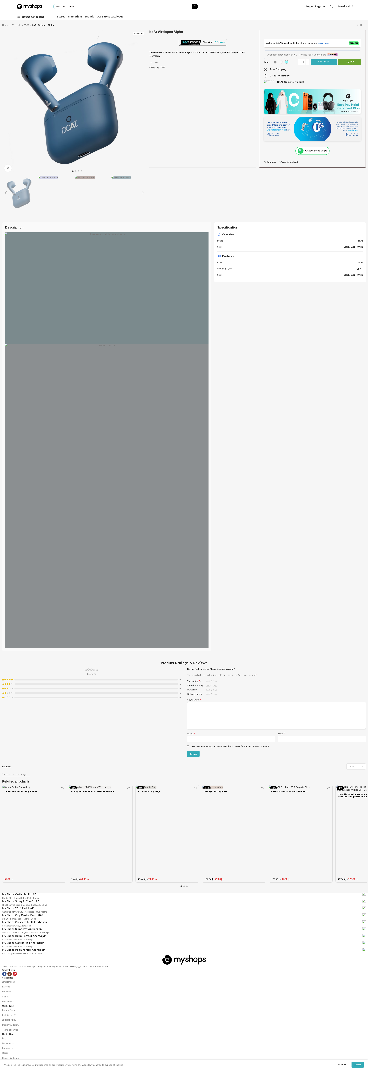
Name (191, 733)
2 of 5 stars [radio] (209, 681)
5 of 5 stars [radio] (216, 681)
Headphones (8, 1001)
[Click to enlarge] (8, 168)
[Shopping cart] (332, 6)
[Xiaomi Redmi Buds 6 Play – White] (34, 786)
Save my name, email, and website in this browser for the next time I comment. (229, 746)
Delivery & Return (10, 1024)
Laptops (6, 986)
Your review (194, 699)
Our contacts (8, 1043)
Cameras (6, 996)
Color (266, 61)
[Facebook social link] (4, 974)
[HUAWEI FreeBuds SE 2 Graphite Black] (300, 786)
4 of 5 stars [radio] (214, 681)
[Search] (195, 6)
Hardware (6, 991)
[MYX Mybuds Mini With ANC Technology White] (100, 786)
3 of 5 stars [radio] (211, 681)
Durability (192, 690)
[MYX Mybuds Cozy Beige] (167, 786)
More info (343, 1064)
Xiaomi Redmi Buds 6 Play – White (20, 791)
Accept (357, 1064)
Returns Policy (8, 1014)
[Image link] (184, 959)
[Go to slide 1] (73, 171)
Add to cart (323, 61)
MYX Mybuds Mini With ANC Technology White (92, 791)
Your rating (193, 681)
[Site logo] (29, 6)
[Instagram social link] (9, 974)
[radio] (275, 62)
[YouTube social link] (15, 974)
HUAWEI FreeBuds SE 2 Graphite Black (289, 791)
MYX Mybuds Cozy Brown (215, 791)
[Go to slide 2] (75, 171)
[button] (5, 193)
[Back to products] (360, 25)
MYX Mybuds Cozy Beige (149, 791)
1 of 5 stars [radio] (207, 681)
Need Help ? (345, 6)
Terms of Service (10, 1029)
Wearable (16, 25)
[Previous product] (357, 25)
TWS (26, 25)
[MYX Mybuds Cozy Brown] (234, 786)
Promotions (7, 1048)
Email (281, 733)
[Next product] (364, 25)
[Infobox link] (184, 894)
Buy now (350, 61)
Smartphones (8, 981)
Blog (4, 1038)
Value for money (195, 685)
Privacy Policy (8, 1010)
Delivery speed (194, 694)
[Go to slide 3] (78, 171)
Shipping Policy (9, 1019)
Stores (5, 1052)
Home (5, 25)
